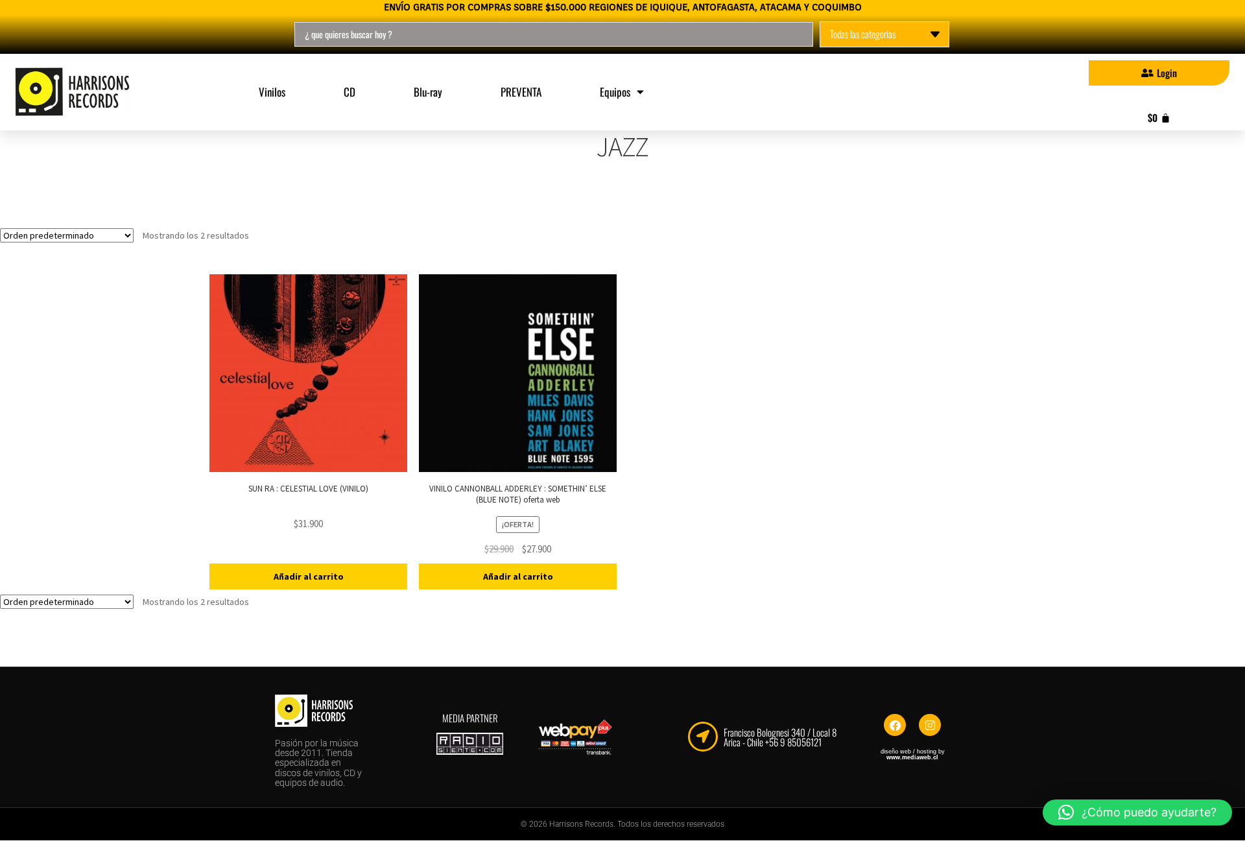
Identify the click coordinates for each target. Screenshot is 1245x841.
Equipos (615, 92)
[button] (1137, 812)
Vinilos (272, 92)
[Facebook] (895, 725)
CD (349, 92)
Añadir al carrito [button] (309, 576)
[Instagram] (930, 725)
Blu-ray (428, 92)
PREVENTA (521, 92)
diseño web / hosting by (913, 754)
